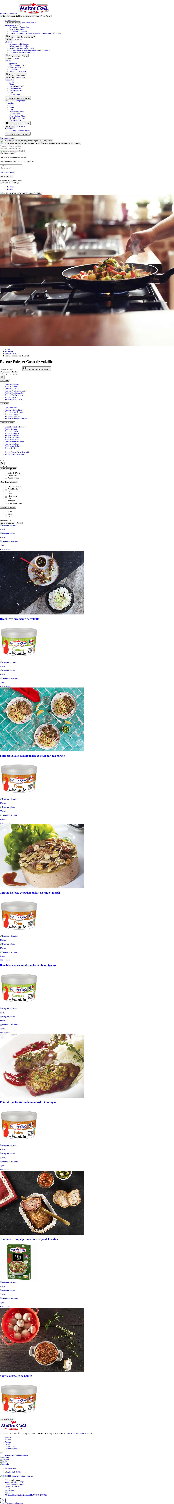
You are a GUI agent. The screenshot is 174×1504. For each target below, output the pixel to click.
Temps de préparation (8, 469)
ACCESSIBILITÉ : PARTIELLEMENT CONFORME (26, 1495)
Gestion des (12, 1486)
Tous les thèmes (11, 408)
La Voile (8, 58)
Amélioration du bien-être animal (21, 48)
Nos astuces (10, 126)
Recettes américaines (12, 446)
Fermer (19, 523)
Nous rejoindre (10, 20)
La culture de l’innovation (19, 27)
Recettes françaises (12, 431)
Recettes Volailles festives (14, 395)
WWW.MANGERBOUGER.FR (79, 1434)
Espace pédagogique (17, 67)
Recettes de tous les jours (14, 412)
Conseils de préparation (9, 482)
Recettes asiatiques (12, 433)
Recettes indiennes (12, 435)
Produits (8, 1440)
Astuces (8, 1442)
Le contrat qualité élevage (19, 44)
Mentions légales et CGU (14, 1482)
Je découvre (9, 187)
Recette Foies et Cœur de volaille (17, 452)
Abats (11, 93)
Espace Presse (10, 1491)
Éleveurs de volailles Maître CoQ (21, 52)
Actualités (13, 63)
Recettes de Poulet (11, 387)
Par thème (4, 404)
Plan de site (9, 1493)
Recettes (8, 1438)
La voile (8, 1444)
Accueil (8, 349)
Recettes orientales (12, 444)
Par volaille (5, 380)
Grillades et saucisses (17, 118)
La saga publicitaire (16, 29)
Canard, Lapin (14, 95)
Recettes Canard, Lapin (13, 399)
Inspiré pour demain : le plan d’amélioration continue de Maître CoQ (35, 33)
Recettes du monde (7, 423)
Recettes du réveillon (12, 416)
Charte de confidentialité (14, 1484)
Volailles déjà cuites (16, 86)
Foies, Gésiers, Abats (17, 116)
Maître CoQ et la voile (17, 71)
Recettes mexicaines (12, 437)
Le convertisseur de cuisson (19, 131)
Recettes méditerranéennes (15, 442)
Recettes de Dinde (11, 389)
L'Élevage (9, 39)
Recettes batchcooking (13, 410)
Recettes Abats (10, 354)
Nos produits (10, 101)
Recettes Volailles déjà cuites (15, 391)
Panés (11, 110)
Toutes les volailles (12, 384)
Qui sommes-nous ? (13, 23)
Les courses (13, 69)
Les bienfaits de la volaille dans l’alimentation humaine (29, 50)
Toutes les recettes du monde (15, 427)
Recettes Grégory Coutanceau (16, 418)
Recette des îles (10, 448)
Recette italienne (11, 429)
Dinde (11, 84)
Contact (8, 1489)
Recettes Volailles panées (14, 393)
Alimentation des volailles (19, 46)
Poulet (11, 82)
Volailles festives (15, 90)
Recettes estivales (11, 414)
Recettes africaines (12, 440)
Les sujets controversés (18, 31)
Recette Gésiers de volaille (15, 454)
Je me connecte (6, 176)
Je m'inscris (9, 189)
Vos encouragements (17, 65)
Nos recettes (10, 77)
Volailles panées (15, 88)
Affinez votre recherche (9, 372)
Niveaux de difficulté (8, 507)
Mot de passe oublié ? (8, 172)
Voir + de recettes (7, 1419)
